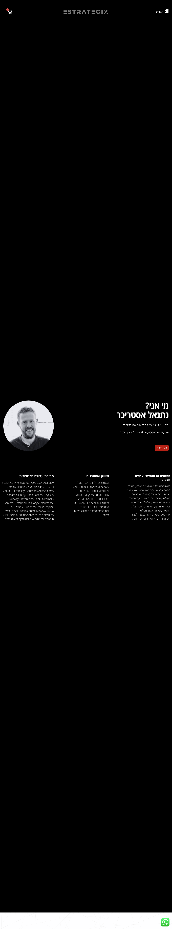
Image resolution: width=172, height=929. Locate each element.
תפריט (159, 12)
